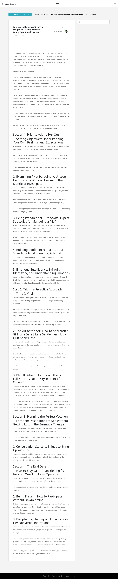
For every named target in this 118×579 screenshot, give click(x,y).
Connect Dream (9, 4)
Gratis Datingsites (28, 71)
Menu (115, 4)
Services (15, 35)
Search (109, 4)
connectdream (58, 31)
